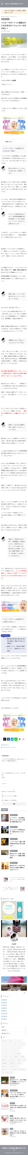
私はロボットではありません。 (9, 791)
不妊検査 (16, 1056)
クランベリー (5, 1044)
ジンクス (11, 1047)
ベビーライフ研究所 (15, 1053)
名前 (3, 777)
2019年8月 (4, 1002)
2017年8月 (4, 1016)
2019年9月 (4, 1000)
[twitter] (4, 739)
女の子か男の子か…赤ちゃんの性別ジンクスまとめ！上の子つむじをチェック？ (18, 1120)
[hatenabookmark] (12, 739)
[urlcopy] (23, 739)
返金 (8, 1072)
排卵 (24, 1060)
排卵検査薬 (4, 1063)
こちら (7, 411)
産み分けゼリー (6, 744)
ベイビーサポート (6, 747)
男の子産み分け (22, 1069)
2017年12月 (4, 1013)
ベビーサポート (5, 1053)
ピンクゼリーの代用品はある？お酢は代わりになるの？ (17, 831)
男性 (3, 1072)
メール (4, 783)
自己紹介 (17, 971)
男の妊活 (14, 1069)
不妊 (10, 1056)
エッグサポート (18, 1040)
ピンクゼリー (5, 1050)
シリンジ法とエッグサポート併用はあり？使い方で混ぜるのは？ (18, 1133)
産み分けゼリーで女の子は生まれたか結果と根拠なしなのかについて (17, 867)
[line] (15, 739)
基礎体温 (4, 1060)
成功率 (19, 1060)
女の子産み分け (12, 1060)
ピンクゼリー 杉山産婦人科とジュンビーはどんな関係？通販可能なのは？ (17, 819)
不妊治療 (22, 1056)
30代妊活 (4, 1040)
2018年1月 (4, 1011)
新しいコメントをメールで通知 (9, 795)
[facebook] (8, 739)
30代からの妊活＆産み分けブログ (14, 3)
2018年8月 (4, 1008)
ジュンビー (13, 747)
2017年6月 (4, 1019)
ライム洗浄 (4, 1056)
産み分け (20, 1063)
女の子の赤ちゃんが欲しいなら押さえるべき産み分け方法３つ (18, 1107)
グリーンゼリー (13, 1044)
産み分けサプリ (5, 1066)
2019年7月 (4, 1005)
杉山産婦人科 (12, 1063)
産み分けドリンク (6, 1069)
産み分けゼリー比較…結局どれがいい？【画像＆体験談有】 (17, 855)
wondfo (10, 1040)
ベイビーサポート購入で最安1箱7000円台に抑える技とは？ (17, 843)
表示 (10, 141)
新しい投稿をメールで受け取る (9, 800)
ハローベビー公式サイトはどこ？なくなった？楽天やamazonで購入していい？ (18, 1094)
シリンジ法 (22, 1044)
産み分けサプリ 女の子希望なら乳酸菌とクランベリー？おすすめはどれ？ (18, 1081)
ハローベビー (19, 1047)
